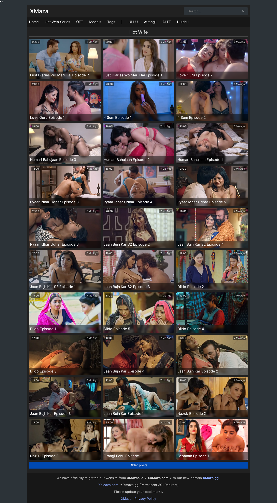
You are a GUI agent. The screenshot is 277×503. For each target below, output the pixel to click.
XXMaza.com (108, 485)
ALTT (166, 22)
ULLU (133, 22)
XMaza (39, 11)
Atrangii (150, 22)
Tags (111, 22)
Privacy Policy (145, 499)
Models (95, 22)
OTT (79, 22)
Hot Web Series (57, 22)
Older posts (138, 465)
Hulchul (183, 22)
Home (34, 22)
